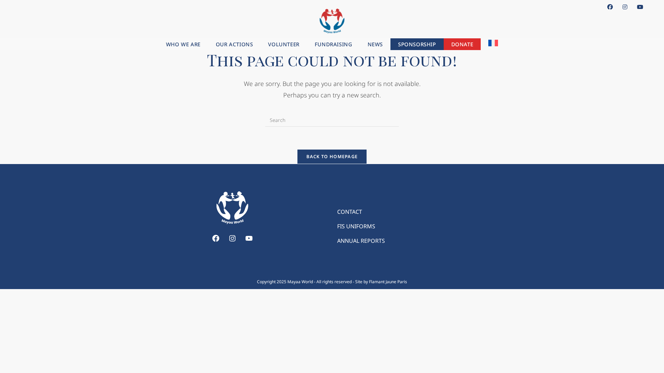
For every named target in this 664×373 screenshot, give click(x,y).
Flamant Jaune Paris (388, 282)
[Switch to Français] (493, 44)
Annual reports (361, 241)
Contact (349, 212)
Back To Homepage (332, 156)
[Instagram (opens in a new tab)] (625, 6)
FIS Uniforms (356, 226)
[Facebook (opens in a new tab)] (610, 6)
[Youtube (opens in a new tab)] (637, 6)
